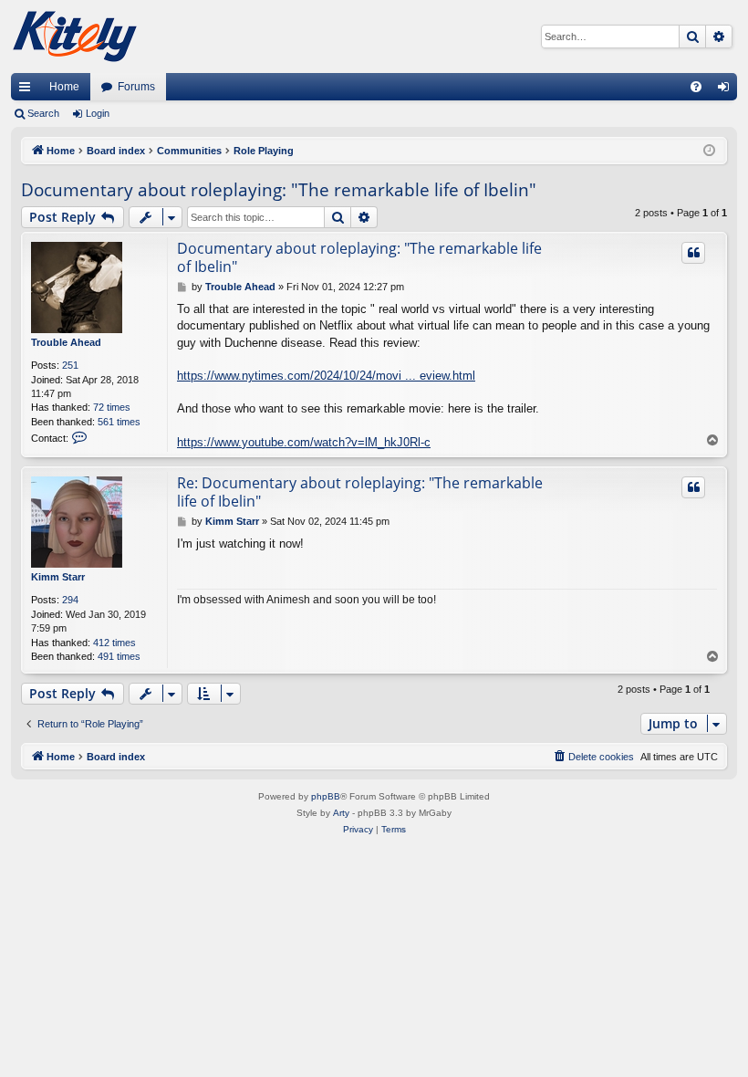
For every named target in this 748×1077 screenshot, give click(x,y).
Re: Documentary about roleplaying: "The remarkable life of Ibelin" (360, 492)
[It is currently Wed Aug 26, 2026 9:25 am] (709, 151)
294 (70, 599)
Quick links (28, 90)
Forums (136, 86)
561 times (119, 421)
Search (43, 113)
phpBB (325, 796)
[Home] (75, 36)
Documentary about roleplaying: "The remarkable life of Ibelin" (278, 190)
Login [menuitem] (727, 90)
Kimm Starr (58, 576)
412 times (114, 642)
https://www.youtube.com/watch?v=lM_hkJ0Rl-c (304, 442)
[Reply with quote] (693, 253)
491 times (119, 656)
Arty (341, 813)
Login (97, 113)
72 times (111, 407)
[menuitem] (696, 86)
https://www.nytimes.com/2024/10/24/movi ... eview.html (326, 375)
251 (70, 365)
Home (64, 86)
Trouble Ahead (66, 342)
